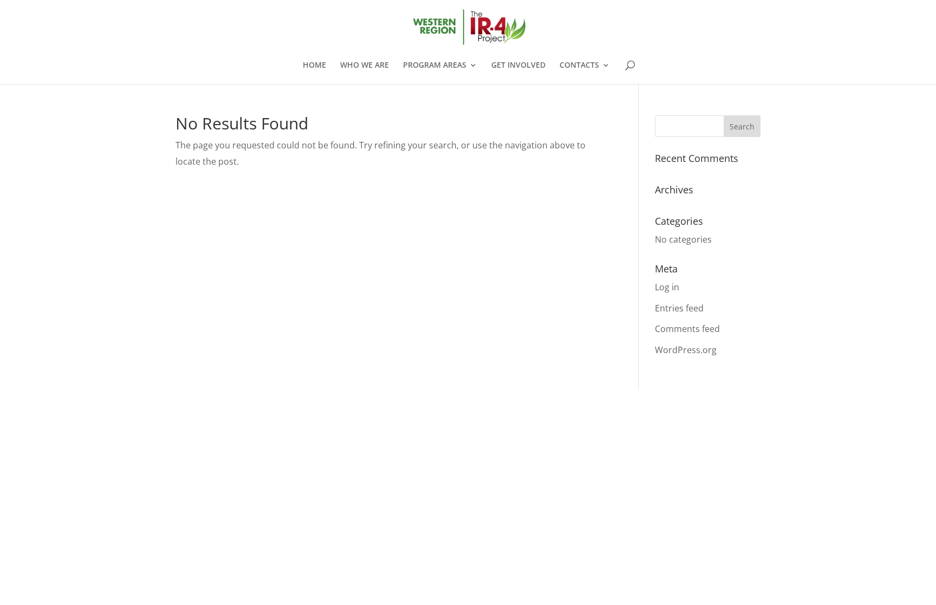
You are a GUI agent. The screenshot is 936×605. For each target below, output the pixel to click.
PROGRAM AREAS (434, 65)
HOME (314, 65)
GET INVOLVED (518, 65)
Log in (667, 287)
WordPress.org (686, 350)
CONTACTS (579, 65)
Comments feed (687, 329)
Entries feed (679, 308)
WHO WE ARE (364, 65)
